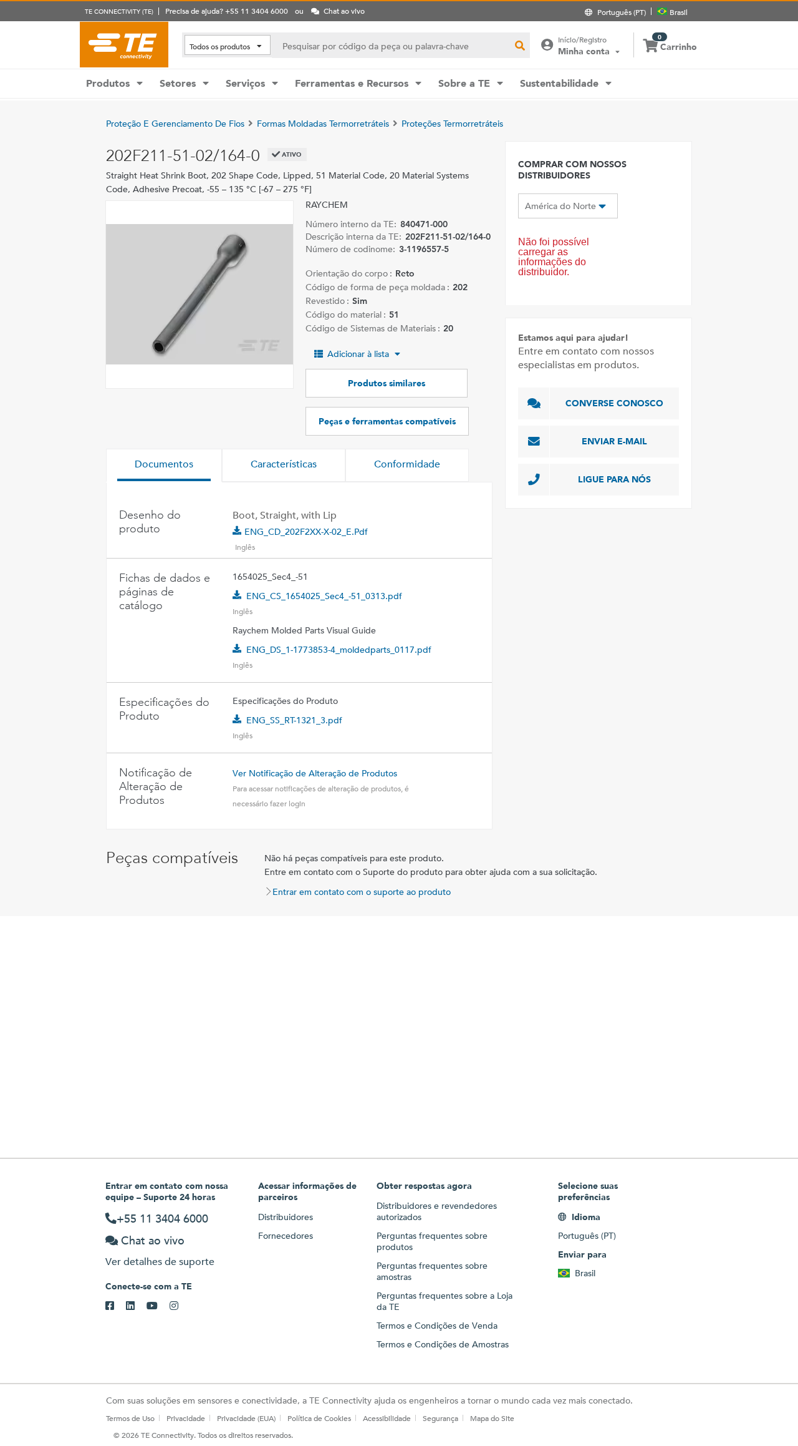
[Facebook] (115, 1306)
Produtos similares (386, 383)
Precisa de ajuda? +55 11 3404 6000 (226, 11)
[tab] (164, 465)
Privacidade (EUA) (246, 1418)
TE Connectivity (124, 44)
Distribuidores (285, 1217)
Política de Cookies (319, 1418)
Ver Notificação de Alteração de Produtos (315, 773)
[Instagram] (180, 1306)
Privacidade (185, 1418)
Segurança (440, 1418)
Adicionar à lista (358, 353)
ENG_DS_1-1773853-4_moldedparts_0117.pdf (338, 649)
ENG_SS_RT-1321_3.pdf (294, 720)
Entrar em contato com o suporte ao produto (361, 891)
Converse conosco (614, 403)
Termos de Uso (130, 1418)
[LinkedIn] (136, 1306)
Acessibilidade (387, 1418)
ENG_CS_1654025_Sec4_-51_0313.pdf (324, 596)
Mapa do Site (492, 1418)
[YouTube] (158, 1306)
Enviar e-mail (614, 441)
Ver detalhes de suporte (159, 1261)
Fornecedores (285, 1235)
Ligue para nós (614, 479)
